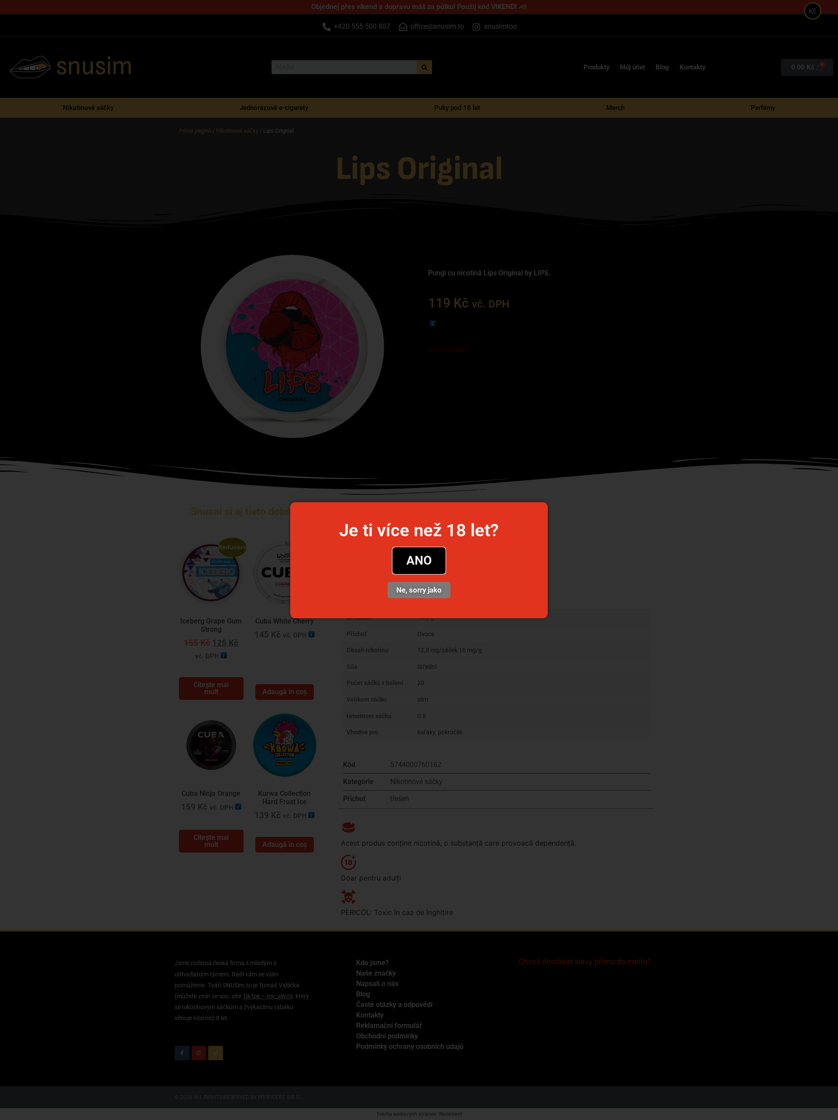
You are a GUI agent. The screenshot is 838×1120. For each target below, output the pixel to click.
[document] (419, 560)
